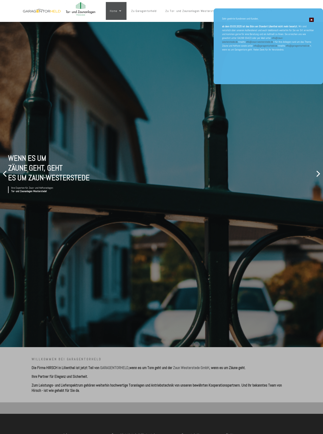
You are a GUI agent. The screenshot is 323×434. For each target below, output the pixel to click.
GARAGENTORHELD (114, 367)
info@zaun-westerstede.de (259, 42)
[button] (318, 173)
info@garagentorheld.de (265, 45)
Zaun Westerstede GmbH (191, 367)
